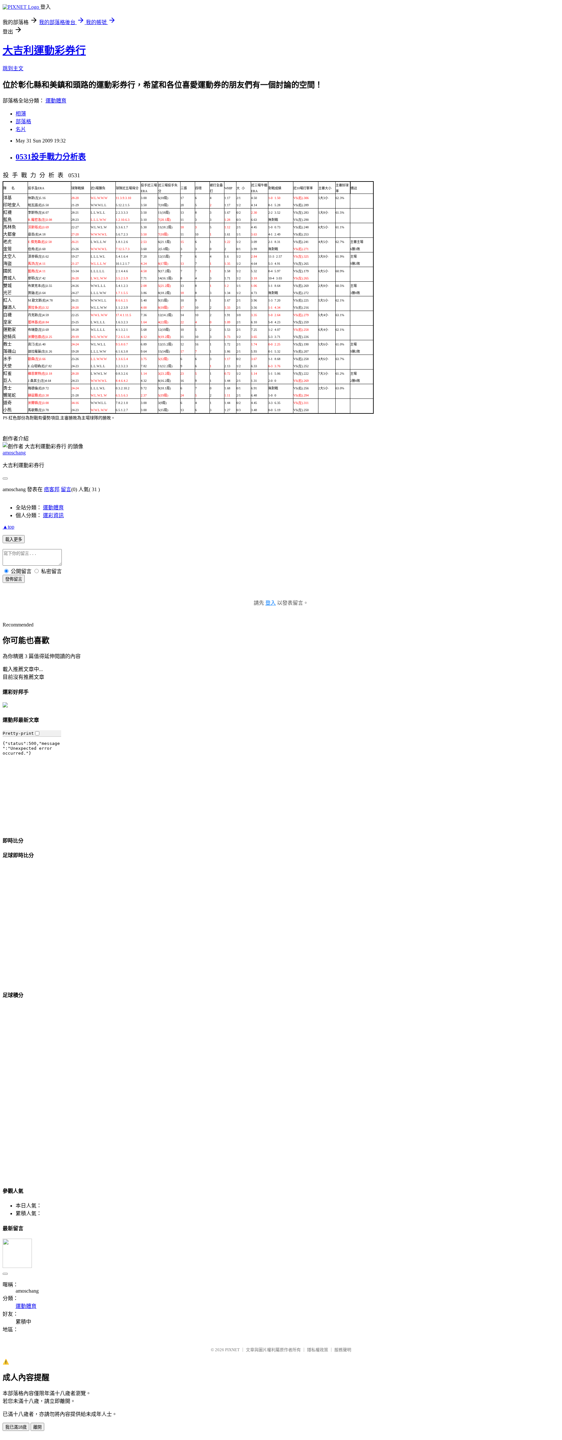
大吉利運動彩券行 (44, 50)
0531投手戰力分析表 (51, 157)
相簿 (21, 113)
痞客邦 (52, 489)
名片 (21, 129)
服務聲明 (342, 1349)
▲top (8, 527)
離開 (37, 1427)
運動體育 (56, 100)
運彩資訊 (53, 515)
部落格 (23, 121)
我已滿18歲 (16, 1427)
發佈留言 (13, 579)
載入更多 (13, 539)
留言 (66, 489)
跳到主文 (13, 68)
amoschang (14, 452)
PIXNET (232, 1349)
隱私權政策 (317, 1349)
